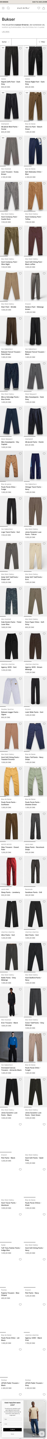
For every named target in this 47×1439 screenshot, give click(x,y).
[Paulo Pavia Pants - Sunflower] (11, 781)
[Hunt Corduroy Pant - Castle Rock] (11, 196)
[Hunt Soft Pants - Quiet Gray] (35, 1137)
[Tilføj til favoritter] (20, 48)
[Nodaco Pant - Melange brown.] (35, 286)
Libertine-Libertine (7, 664)
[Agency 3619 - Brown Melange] (35, 646)
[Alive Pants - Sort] (11, 914)
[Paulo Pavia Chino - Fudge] (11, 466)
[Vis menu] (3, 8)
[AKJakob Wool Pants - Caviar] (11, 105)
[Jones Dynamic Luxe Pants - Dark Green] (35, 1091)
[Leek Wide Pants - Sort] (35, 691)
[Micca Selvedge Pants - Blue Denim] (11, 376)
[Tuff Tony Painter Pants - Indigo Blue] (11, 1227)
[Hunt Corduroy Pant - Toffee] (35, 196)
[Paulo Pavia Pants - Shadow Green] (35, 781)
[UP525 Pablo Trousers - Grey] (35, 1362)
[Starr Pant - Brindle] (11, 286)
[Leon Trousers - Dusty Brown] (11, 151)
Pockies (4, 1290)
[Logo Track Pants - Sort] (11, 511)
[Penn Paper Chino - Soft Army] (35, 601)
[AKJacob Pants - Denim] (35, 421)
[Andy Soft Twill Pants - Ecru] (35, 556)
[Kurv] (43, 8)
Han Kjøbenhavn (7, 349)
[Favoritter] (39, 8)
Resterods (29, 889)
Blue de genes (6, 484)
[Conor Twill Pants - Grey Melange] (35, 1002)
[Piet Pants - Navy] (35, 1272)
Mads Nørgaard (30, 394)
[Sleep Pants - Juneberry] (11, 871)
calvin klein (29, 844)
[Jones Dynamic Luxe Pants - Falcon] (35, 511)
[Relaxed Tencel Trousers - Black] (35, 331)
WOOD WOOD (6, 844)
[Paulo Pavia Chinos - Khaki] (35, 1182)
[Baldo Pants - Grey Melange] (11, 956)
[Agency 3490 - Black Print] (35, 1317)
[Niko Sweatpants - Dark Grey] (35, 376)
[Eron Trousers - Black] (11, 1002)
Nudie (3, 1245)
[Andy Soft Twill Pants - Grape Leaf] (11, 556)
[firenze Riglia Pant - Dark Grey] (35, 60)
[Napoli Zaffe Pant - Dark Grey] (11, 60)
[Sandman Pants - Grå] (35, 871)
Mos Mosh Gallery (7, 214)
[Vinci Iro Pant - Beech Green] (35, 105)
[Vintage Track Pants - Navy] (35, 466)
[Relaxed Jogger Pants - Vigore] (11, 691)
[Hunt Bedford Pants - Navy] (35, 956)
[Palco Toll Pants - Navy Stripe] (35, 736)
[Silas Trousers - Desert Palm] (11, 826)
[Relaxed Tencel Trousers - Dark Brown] (11, 331)
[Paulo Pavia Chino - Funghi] (35, 1046)
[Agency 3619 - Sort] (11, 646)
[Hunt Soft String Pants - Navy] (35, 1227)
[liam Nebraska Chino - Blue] (35, 151)
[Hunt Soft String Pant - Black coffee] (35, 241)
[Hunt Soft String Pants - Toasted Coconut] (11, 736)
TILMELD (12, 1429)
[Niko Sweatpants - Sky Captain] (11, 421)
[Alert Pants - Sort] (35, 914)
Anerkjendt (5, 124)
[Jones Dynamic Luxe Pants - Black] (11, 1091)
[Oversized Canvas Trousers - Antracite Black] (11, 1046)
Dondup (4, 1380)
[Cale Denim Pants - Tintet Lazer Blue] (11, 601)
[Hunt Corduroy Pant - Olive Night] (11, 241)
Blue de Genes (30, 124)
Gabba (3, 79)
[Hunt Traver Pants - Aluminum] (11, 1182)
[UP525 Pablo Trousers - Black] (11, 1362)
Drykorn (28, 304)
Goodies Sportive (7, 709)
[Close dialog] (44, 1401)
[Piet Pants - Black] (11, 1137)
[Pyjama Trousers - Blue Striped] (11, 1272)
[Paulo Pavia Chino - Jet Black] (11, 1317)
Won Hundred (6, 169)
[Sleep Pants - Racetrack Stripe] (35, 826)
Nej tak (12, 1434)
